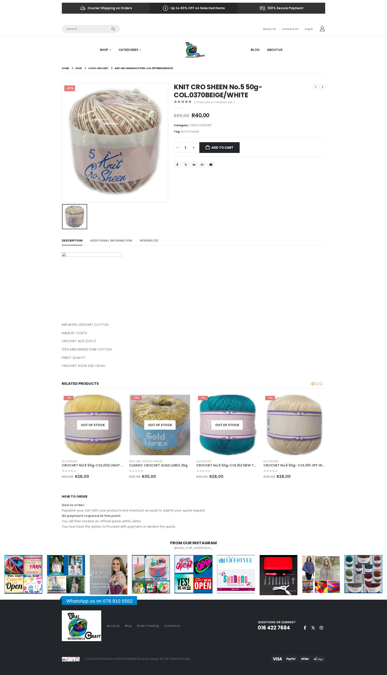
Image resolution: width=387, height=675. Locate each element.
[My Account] (322, 29)
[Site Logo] (193, 50)
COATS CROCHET (200, 125)
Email (210, 164)
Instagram (321, 627)
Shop (104, 50)
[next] (322, 87)
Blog (255, 50)
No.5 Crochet (190, 131)
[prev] (316, 87)
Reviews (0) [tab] (149, 240)
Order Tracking (148, 626)
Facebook (177, 164)
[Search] (113, 29)
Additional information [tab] (111, 240)
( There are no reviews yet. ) (214, 102)
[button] (313, 383)
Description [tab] (72, 240)
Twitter (185, 164)
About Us (269, 29)
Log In (309, 29)
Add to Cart (222, 147)
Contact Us (290, 29)
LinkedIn (194, 164)
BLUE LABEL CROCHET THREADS (79, 461)
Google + (202, 164)
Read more (117, 399)
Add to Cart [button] (251, 401)
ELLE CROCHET (137, 461)
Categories (128, 50)
